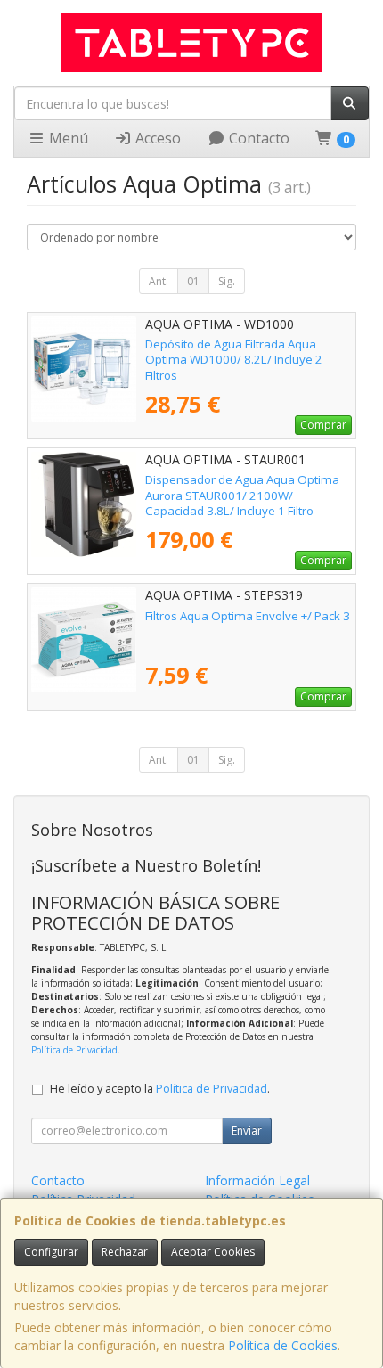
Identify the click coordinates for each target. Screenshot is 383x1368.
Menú (66, 138)
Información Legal (257, 1180)
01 (193, 281)
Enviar (247, 1130)
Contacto (257, 138)
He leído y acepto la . (160, 1088)
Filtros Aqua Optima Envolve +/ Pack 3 (247, 616)
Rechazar (125, 1251)
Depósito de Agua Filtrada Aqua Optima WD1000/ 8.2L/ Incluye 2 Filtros (233, 359)
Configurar (51, 1251)
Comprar (323, 424)
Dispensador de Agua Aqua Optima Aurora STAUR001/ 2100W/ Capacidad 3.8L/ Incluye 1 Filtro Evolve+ (242, 502)
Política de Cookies (283, 1345)
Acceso (156, 138)
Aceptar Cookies (213, 1251)
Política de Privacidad (74, 1050)
